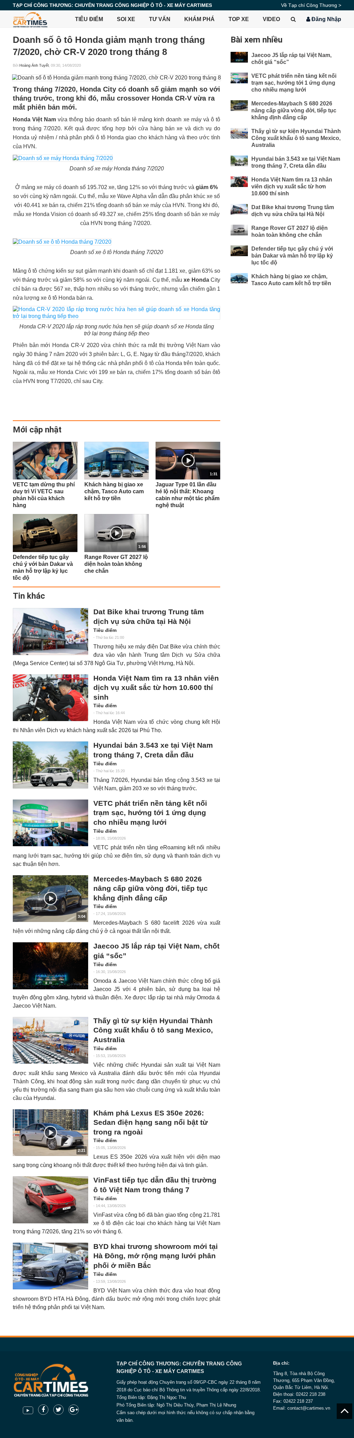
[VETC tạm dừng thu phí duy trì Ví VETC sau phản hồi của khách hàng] (45, 461)
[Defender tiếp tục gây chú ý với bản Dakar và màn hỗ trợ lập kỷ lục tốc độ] (45, 533)
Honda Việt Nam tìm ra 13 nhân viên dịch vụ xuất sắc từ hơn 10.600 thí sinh (156, 687)
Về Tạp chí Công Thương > (311, 5)
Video (271, 19)
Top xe (239, 19)
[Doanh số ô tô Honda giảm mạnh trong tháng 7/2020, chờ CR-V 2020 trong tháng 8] (116, 77)
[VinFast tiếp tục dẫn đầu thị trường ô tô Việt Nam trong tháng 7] (50, 1199)
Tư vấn (159, 19)
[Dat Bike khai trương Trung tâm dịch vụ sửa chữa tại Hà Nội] (50, 631)
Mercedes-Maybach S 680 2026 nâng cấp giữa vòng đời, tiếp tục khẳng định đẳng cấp (150, 888)
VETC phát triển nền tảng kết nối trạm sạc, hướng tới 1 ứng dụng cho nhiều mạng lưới (150, 813)
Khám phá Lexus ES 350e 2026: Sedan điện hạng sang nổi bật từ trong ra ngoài (150, 1122)
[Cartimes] (30, 19)
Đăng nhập (325, 19)
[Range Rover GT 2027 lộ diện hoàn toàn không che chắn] (239, 230)
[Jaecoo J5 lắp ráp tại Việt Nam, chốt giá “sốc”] (50, 965)
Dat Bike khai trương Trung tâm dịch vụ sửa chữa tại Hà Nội (148, 617)
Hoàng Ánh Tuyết (34, 65)
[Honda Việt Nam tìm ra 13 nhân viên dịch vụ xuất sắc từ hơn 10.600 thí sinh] (50, 697)
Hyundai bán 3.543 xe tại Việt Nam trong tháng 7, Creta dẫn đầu (153, 750)
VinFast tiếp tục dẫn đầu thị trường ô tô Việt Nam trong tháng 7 (154, 1185)
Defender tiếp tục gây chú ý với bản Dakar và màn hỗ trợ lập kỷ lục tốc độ (292, 255)
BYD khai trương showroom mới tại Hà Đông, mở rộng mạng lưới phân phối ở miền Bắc (155, 1256)
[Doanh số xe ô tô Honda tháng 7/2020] (62, 241)
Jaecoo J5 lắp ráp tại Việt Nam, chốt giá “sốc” (156, 951)
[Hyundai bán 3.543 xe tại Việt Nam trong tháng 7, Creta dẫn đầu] (50, 764)
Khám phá (199, 19)
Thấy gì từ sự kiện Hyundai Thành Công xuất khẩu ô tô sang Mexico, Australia (153, 1030)
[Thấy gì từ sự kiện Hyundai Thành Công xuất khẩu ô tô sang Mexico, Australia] (50, 1040)
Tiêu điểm (89, 19)
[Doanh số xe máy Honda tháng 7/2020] (63, 158)
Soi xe (126, 19)
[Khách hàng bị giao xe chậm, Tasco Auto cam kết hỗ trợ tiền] (116, 461)
